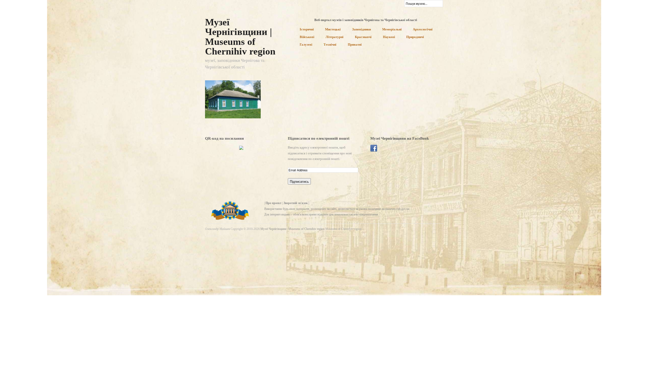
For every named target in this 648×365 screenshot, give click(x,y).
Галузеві (306, 44)
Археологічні (423, 29)
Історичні (307, 29)
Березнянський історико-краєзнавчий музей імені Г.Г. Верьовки (230, 108)
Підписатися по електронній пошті (318, 138)
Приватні (355, 44)
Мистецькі (333, 29)
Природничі (415, 37)
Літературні (334, 37)
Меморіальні (392, 29)
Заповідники (361, 29)
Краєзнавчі (363, 37)
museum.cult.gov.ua (397, 209)
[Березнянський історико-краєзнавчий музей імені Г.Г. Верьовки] (233, 99)
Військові (307, 37)
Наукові (389, 37)
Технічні (329, 44)
